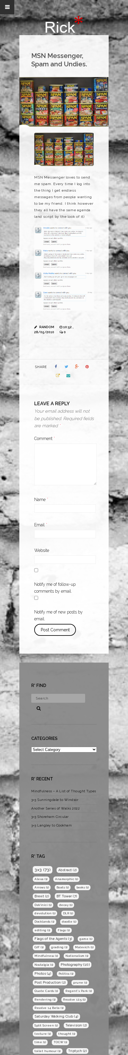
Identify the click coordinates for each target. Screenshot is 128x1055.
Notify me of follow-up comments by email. (55, 588)
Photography (75, 964)
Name (41, 499)
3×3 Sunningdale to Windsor (54, 800)
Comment (44, 438)
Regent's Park (78, 991)
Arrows (42, 887)
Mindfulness (46, 955)
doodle (69, 921)
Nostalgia (44, 964)
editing (42, 930)
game (85, 938)
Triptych (77, 1051)
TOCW (60, 1042)
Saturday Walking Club (56, 1016)
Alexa (41, 879)
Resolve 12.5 (74, 999)
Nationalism (76, 955)
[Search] (36, 707)
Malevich (84, 947)
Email (40, 524)
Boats (63, 887)
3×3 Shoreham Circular (50, 817)
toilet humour (48, 1051)
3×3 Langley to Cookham (51, 825)
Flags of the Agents (53, 939)
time (40, 1042)
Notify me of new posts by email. (58, 615)
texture (43, 1033)
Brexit (42, 896)
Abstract (67, 870)
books (83, 887)
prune (80, 982)
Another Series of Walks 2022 (55, 808)
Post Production (50, 982)
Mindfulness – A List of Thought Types (63, 791)
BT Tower (67, 896)
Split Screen (46, 1025)
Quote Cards (46, 991)
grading (59, 947)
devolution (45, 913)
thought (66, 1033)
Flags (64, 930)
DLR (68, 913)
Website (41, 550)
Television (76, 1025)
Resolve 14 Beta (49, 1007)
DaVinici (43, 905)
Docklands (44, 921)
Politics (66, 973)
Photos (43, 974)
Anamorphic (66, 879)
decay (66, 905)
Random (46, 327)
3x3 (43, 869)
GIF (39, 947)
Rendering (45, 999)
